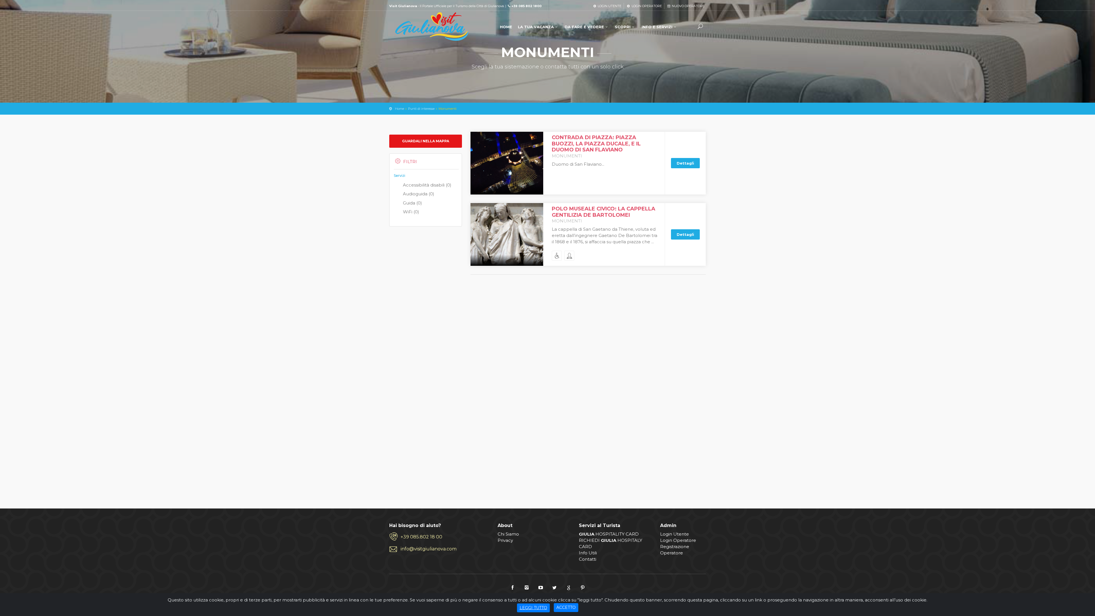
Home (399, 109)
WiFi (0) (411, 211)
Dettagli (685, 163)
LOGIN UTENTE (609, 6)
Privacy (505, 540)
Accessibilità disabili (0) (427, 185)
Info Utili (588, 553)
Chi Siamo (508, 534)
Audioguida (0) (418, 193)
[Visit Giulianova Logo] (432, 26)
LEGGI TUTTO (533, 607)
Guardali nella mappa (425, 141)
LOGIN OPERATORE (646, 6)
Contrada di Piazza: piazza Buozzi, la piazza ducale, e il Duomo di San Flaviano (596, 143)
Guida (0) (412, 203)
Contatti (587, 559)
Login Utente (674, 534)
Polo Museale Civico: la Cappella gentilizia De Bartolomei (603, 212)
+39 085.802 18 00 (421, 537)
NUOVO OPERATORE (687, 6)
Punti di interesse (421, 109)
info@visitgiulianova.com (429, 549)
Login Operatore (678, 540)
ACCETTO (566, 607)
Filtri (410, 161)
